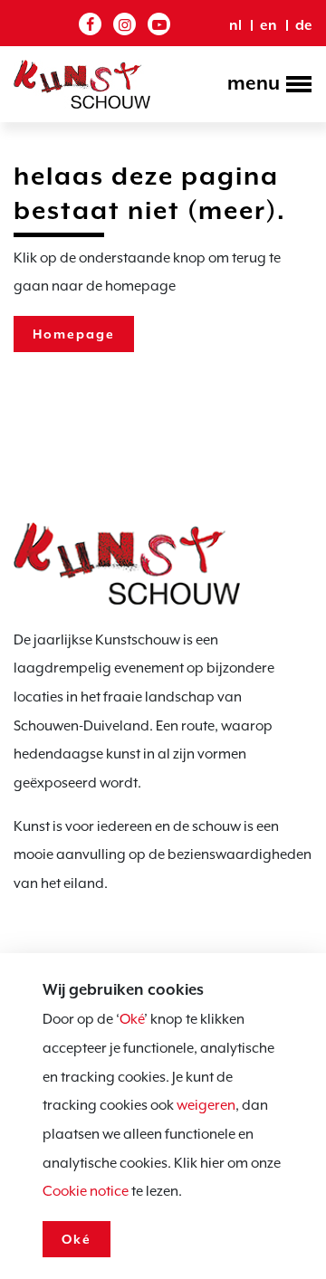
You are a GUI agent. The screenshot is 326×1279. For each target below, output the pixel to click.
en (268, 25)
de (303, 25)
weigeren (206, 1105)
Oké (132, 1019)
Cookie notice (86, 1191)
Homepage (74, 334)
